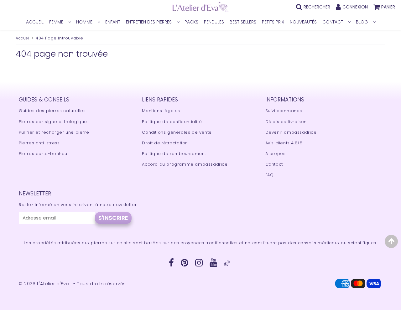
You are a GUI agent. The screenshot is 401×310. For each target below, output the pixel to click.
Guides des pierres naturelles (52, 111)
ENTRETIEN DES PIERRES (149, 22)
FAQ (269, 175)
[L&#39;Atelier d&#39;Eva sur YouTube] (214, 264)
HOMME (84, 22)
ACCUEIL (35, 22)
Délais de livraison (286, 122)
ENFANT (112, 22)
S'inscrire (113, 218)
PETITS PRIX (273, 22)
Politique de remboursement (174, 154)
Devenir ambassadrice (291, 132)
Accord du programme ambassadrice (184, 164)
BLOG (362, 22)
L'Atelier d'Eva (54, 284)
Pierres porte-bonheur (44, 154)
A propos (275, 154)
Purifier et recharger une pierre (54, 132)
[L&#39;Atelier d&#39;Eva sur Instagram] (200, 264)
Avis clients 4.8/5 (284, 143)
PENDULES (214, 22)
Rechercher (317, 7)
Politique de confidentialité (172, 122)
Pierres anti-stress (39, 143)
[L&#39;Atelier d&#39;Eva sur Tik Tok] (227, 265)
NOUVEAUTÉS (303, 22)
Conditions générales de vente (176, 132)
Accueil (23, 38)
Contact (274, 164)
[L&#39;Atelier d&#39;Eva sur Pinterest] (185, 264)
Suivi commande (284, 111)
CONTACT (332, 22)
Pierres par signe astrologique (53, 122)
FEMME (56, 22)
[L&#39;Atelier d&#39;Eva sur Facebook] (172, 264)
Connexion (355, 7)
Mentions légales (161, 111)
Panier (388, 7)
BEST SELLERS (243, 22)
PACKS (191, 22)
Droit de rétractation (165, 143)
